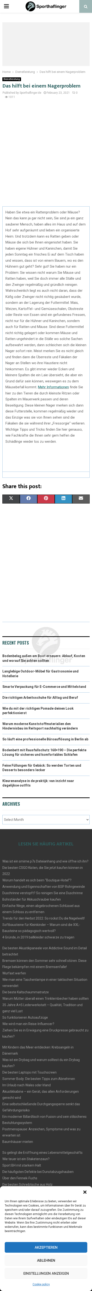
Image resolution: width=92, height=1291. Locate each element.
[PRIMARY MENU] (6, 6)
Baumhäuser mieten (17, 1142)
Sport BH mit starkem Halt (21, 1165)
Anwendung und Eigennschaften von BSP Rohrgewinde (43, 887)
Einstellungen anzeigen (46, 1273)
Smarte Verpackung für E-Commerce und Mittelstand (44, 687)
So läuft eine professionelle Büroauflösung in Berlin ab (45, 739)
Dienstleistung (12, 79)
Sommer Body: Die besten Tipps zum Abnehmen (38, 1079)
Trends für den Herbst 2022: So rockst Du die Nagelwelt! (43, 918)
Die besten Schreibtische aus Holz (27, 1184)
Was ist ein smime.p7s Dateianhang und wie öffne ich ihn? (45, 861)
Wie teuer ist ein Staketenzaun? (26, 1159)
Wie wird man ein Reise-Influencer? (28, 1024)
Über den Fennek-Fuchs (19, 1178)
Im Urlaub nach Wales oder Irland (26, 1085)
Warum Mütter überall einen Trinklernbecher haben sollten (45, 998)
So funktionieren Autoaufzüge (25, 1017)
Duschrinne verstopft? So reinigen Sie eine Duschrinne (42, 893)
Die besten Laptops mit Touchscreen (29, 1072)
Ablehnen (46, 1260)
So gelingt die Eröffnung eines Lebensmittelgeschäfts (42, 1152)
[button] (85, 1192)
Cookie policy (41, 1284)
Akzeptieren (46, 1247)
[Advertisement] (46, 155)
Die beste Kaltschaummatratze (25, 992)
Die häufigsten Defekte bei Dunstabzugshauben (38, 1172)
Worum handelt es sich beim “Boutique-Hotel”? (36, 880)
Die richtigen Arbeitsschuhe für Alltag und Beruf (40, 697)
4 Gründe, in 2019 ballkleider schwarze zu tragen (38, 937)
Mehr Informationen (53, 387)
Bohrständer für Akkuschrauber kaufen (31, 899)
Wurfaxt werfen (14, 973)
